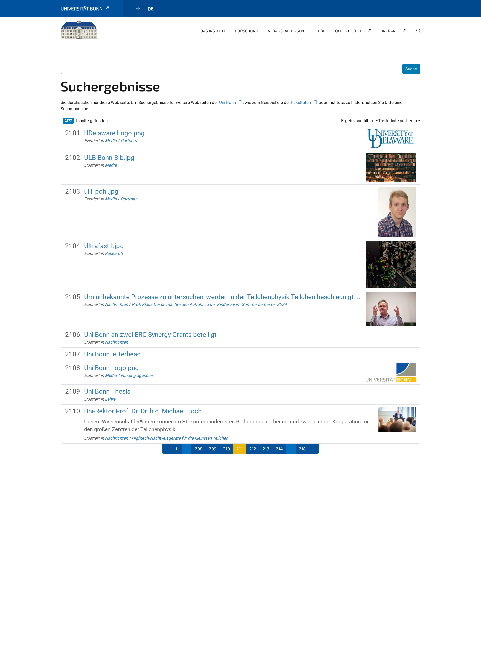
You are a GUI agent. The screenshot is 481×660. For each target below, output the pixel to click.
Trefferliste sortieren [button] (397, 120)
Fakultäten (301, 102)
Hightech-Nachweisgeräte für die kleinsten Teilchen (180, 438)
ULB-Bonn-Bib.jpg (109, 157)
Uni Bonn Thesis (107, 391)
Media (111, 140)
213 (266, 448)
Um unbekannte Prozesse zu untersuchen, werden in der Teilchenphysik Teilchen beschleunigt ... (222, 297)
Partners (129, 140)
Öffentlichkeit (350, 30)
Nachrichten (116, 304)
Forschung (246, 30)
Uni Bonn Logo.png (111, 368)
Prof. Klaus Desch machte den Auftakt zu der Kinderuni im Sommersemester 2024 (209, 304)
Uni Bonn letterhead (112, 354)
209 (212, 448)
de (151, 8)
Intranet (391, 30)
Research (114, 253)
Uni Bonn (227, 102)
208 (198, 448)
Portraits (129, 198)
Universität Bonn (82, 8)
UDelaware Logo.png (114, 133)
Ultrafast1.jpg (104, 246)
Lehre (319, 30)
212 (252, 448)
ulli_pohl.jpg (101, 191)
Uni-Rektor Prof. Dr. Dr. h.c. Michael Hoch (143, 411)
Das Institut (212, 30)
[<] (167, 449)
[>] (314, 449)
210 (226, 448)
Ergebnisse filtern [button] (357, 120)
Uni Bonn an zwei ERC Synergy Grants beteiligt (150, 334)
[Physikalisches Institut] (79, 30)
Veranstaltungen (286, 30)
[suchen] (416, 34)
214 (279, 448)
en (138, 8)
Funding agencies (137, 375)
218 (302, 448)
